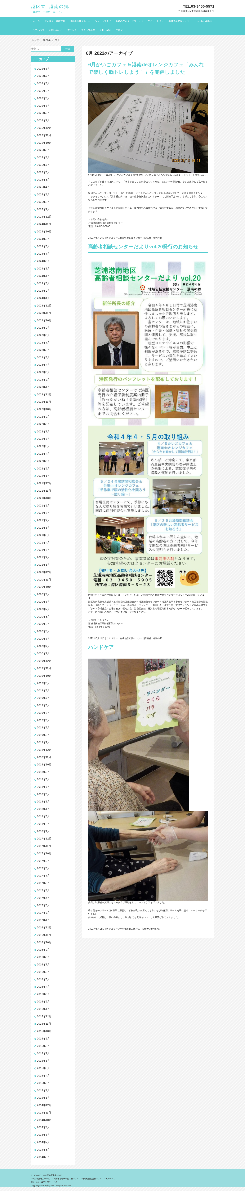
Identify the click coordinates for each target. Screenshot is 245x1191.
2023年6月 (43, 350)
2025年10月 (44, 142)
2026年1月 (43, 120)
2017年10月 (44, 853)
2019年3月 (43, 727)
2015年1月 (43, 1097)
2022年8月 (43, 424)
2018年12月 (44, 749)
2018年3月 (43, 816)
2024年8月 (43, 246)
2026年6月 (43, 83)
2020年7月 (43, 609)
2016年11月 (44, 934)
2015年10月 (44, 1031)
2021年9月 (43, 505)
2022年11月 (44, 401)
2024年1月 (43, 298)
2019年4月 (43, 720)
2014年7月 (43, 1142)
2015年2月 (43, 1090)
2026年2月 (43, 113)
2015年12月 (44, 1016)
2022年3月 (43, 461)
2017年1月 (43, 920)
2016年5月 (43, 979)
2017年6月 (43, 883)
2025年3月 (43, 194)
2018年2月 (43, 823)
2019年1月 (43, 742)
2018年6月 (43, 794)
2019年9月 (43, 683)
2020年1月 (43, 653)
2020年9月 (43, 594)
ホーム (36, 21)
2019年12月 (44, 660)
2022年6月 (43, 438)
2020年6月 (43, 616)
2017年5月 (43, 890)
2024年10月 (44, 231)
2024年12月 (44, 216)
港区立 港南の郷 (50, 7)
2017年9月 (43, 860)
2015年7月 (43, 1053)
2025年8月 (43, 157)
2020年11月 (44, 579)
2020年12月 (44, 572)
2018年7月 (43, 786)
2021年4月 (43, 542)
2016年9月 (43, 949)
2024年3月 (43, 283)
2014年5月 (43, 1157)
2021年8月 (43, 512)
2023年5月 (43, 357)
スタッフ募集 (88, 30)
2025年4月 (43, 187)
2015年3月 (43, 1083)
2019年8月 (43, 690)
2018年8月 (43, 779)
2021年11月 (44, 490)
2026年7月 (43, 75)
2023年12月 (44, 305)
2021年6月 (43, 527)
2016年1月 (43, 1008)
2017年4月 (43, 897)
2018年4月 (43, 808)
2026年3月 (43, 105)
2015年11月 (44, 1023)
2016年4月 (43, 986)
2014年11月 (44, 1112)
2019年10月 (44, 675)
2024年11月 (44, 224)
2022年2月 (43, 468)
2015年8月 (43, 1045)
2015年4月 (43, 1075)
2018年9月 (43, 771)
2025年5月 (43, 179)
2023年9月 (43, 327)
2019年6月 (43, 705)
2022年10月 (44, 409)
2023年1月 (43, 387)
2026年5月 (43, 90)
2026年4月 (43, 98)
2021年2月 (43, 557)
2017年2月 (43, 912)
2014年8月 (43, 1134)
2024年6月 (43, 261)
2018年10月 (44, 764)
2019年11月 (44, 668)
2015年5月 (43, 1068)
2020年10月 (44, 586)
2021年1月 (43, 564)
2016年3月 (43, 994)
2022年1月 (43, 475)
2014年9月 (43, 1127)
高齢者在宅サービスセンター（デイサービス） (140, 21)
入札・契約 (105, 30)
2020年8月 (43, 601)
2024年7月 (43, 253)
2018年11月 (44, 757)
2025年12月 (44, 127)
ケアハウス (38, 30)
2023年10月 (44, 320)
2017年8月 (43, 868)
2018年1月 (43, 831)
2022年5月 (43, 446)
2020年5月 (43, 623)
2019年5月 (43, 712)
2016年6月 (43, 971)
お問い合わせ (56, 30)
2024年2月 (43, 290)
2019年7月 (43, 697)
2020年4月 (43, 631)
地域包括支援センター (179, 21)
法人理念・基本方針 (54, 21)
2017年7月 (43, 875)
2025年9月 (43, 150)
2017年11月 (44, 845)
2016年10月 (44, 942)
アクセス (72, 30)
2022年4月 (43, 453)
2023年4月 (43, 364)
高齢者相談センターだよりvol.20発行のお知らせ (143, 246)
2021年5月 (43, 535)
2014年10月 (44, 1120)
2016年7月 (43, 964)
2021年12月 (44, 483)
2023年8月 (43, 335)
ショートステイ (103, 21)
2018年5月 (43, 801)
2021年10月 (44, 498)
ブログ (119, 30)
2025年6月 (43, 172)
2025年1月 (43, 209)
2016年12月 (44, 927)
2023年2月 (43, 379)
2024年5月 (43, 268)
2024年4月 (43, 275)
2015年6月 (43, 1060)
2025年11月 (44, 135)
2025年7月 (43, 164)
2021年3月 (43, 549)
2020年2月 (43, 646)
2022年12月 (44, 394)
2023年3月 (43, 372)
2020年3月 (43, 638)
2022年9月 (43, 416)
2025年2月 (43, 201)
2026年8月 (43, 68)
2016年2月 (43, 1001)
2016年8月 (43, 957)
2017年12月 (44, 838)
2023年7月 (43, 342)
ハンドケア (101, 647)
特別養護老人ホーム (80, 21)
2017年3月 (43, 905)
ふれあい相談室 (204, 21)
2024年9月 (43, 238)
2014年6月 (43, 1149)
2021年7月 (43, 520)
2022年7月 (43, 431)
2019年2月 (43, 734)
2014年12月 (44, 1105)
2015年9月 (43, 1038)
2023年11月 (44, 312)
